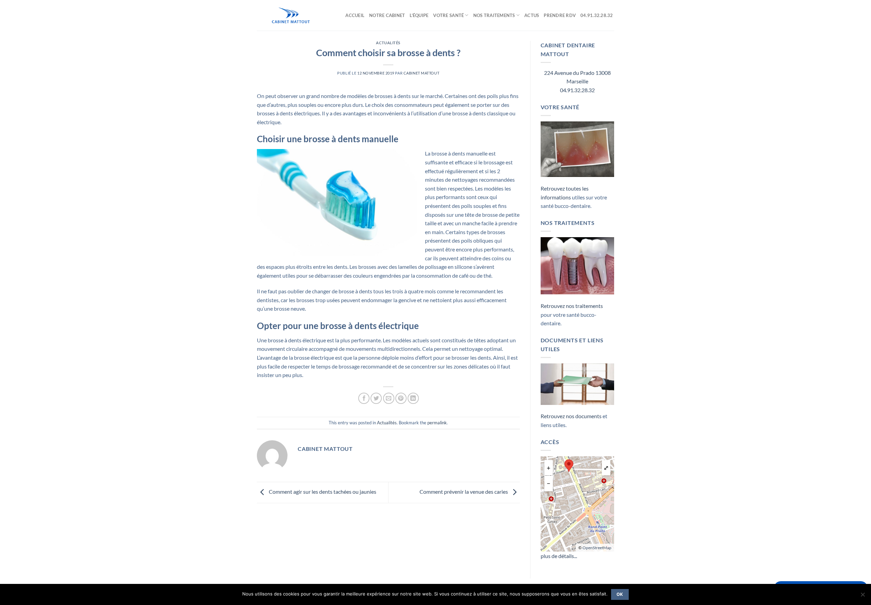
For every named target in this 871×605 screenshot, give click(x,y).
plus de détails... (559, 556)
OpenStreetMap (596, 547)
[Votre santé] (577, 148)
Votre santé (448, 15)
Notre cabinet (387, 15)
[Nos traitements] (577, 265)
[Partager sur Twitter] (376, 398)
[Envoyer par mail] (388, 398)
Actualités (388, 42)
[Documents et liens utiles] (577, 383)
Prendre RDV (560, 15)
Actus (531, 15)
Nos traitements (494, 15)
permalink (437, 422)
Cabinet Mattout (421, 73)
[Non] (862, 596)
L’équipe (419, 15)
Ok (620, 594)
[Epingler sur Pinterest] (401, 398)
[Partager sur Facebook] (363, 398)
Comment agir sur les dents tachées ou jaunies (322, 492)
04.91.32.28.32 (597, 15)
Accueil (354, 15)
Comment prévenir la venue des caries (464, 492)
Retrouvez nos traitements (572, 305)
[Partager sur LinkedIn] (413, 398)
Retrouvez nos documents (571, 416)
